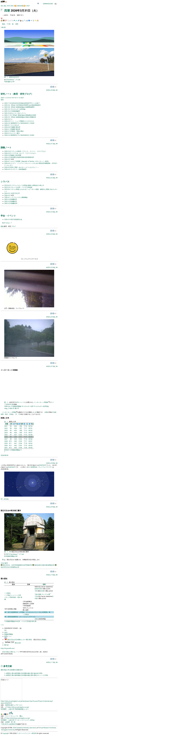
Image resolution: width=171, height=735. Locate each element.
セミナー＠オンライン (19, 113)
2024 (6, 433)
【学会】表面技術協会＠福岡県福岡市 (22, 107)
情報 (39, 594)
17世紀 (8, 595)
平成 (16, 424)
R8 (11, 437)
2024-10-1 (7, 193)
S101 (20, 437)
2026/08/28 (4, 455)
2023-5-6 (7, 187)
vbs (5, 630)
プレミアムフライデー (45, 467)
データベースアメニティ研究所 (26, 733)
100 (36, 591)
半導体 (22, 612)
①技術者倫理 (15, 111)
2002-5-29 (7, 203)
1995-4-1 (7, 197)
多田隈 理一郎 (10, 722)
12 (20, 98)
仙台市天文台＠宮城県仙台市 (10, 567)
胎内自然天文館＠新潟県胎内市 (44, 565)
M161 (30, 441)
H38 (15, 437)
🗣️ (29, 20)
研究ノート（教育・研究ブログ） (17, 93)
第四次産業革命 (13, 617)
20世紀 (26, 614)
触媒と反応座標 (16, 155)
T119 (25, 445)
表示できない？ (7, 223)
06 (52, 317)
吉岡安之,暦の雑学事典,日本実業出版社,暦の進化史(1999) (24, 673)
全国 (45, 412)
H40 (15, 441)
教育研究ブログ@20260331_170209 (22, 123)
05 (52, 267)
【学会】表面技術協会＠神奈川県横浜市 (23, 117)
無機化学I (14, 203)
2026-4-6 (7, 127)
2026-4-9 (7, 167)
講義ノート (6, 147)
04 (52, 234)
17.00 (9, 24)
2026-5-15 (7, 133)
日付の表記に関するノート (10, 652)
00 (52, 90)
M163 (30, 445)
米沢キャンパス (20, 402)
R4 (11, 428)
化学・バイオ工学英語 (24, 621)
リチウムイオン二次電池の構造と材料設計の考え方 (27, 185)
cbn (9, 406)
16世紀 (8, 593)
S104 (20, 443)
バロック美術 (8, 597)
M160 (30, 439)
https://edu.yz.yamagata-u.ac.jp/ (18, 707)
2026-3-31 (7, 119)
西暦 (7, 10)
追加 (2, 100)
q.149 (12, 82)
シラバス (5, 181)
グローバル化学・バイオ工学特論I (21, 187)
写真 (5, 82)
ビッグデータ (30, 617)
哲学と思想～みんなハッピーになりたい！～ (24, 167)
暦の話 (6, 645)
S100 (20, 435)
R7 (11, 435)
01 (52, 144)
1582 (36, 594)
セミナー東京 (15, 133)
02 (52, 178)
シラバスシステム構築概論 (18, 197)
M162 (30, 443)
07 (52, 366)
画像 (17, 670)
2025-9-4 (7, 105)
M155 (30, 428)
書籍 (2, 670)
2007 (7, 554)
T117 (25, 441)
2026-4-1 (7, 125)
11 (18, 98)
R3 (11, 426)
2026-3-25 (7, 151)
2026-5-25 (7, 135)
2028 (6, 441)
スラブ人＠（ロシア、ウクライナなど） (24, 153)
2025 (12, 6)
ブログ (13, 226)
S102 (20, 439)
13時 (2, 27)
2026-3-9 (7, 117)
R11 (10, 443)
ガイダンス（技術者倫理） (18, 169)
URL (8, 670)
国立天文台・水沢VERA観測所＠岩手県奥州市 (17, 565)
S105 (20, 445)
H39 (15, 439)
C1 (21, 450)
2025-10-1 (7, 109)
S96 (21, 426)
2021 (6, 426)
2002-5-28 (7, 199)
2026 (6, 437)
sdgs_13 (7, 408)
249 (16, 556)
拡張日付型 (38, 589)
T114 (25, 435)
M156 (30, 430)
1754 (36, 596)
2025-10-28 (8, 113)
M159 (30, 437)
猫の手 (12, 408)
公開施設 (43, 640)
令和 (11, 424)
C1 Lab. (18, 80)
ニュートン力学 (16, 595)
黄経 (3, 24)
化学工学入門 (15, 193)
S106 (20, 448)
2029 (6, 443)
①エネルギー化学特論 (18, 109)
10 (16, 98)
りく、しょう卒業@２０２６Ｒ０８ (22, 121)
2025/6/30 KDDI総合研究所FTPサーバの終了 (25, 103)
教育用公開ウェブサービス (13, 705)
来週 (21, 6)
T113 (25, 433)
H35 (15, 430)
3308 (5, 406)
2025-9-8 (7, 107)
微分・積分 (16, 597)
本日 (8, 6)
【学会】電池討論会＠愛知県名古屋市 (24, 115)
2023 (6, 430)
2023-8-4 (7, 189)
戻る (2, 6)
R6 (11, 433)
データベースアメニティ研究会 (25, 720)
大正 (27, 424)
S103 (20, 441)
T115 (25, 437)
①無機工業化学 (15, 127)
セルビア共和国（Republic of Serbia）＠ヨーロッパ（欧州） (30, 161)
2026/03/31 (15, 77)
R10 (10, 441)
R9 (11, 439)
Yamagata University (8, 730)
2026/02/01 (42, 465)
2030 (6, 445)
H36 (15, 433)
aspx (5, 632)
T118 (25, 443)
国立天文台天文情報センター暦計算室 (19, 640)
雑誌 (5, 670)
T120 (25, 448)
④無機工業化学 (15, 129)
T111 (25, 428)
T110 (25, 426)
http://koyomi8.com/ (8, 648)
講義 (2, 226)
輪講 (8, 82)
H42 (15, 445)
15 (34, 406)
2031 (6, 448)
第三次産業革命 (13, 612)
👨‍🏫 (4, 20)
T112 (25, 430)
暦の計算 (18, 643)
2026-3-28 (7, 155)
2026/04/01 (11, 467)
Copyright (5, 733)
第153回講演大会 (16, 219)
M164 (30, 448)
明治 (32, 424)
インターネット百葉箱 (41, 402)
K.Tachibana (10, 80)
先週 (18, 6)
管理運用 (4, 709)
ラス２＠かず (14, 125)
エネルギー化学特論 (42, 406)
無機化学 (14, 199)
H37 (15, 435)
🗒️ (8, 20)
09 (52, 507)
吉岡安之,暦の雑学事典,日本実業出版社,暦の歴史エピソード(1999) (27, 675)
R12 (10, 445)
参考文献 (7, 666)
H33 (15, 426)
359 (10, 552)
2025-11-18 (8, 115)
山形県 (11, 724)
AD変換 (44, 612)
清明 (16, 24)
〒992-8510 (4, 724)
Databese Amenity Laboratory (26, 728)
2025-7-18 (7, 103)
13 (11, 406)
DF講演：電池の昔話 (17, 131)
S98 (21, 430)
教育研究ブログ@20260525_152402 (22, 135)
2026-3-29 (7, 157)
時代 (7, 450)
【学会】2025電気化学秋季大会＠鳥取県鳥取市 (25, 105)
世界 (44, 584)
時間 (5, 636)
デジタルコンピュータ (33, 612)
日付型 (42, 591)
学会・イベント (8, 215)
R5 (11, 430)
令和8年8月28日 (48, 4)
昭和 (21, 424)
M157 (30, 433)
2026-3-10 (7, 219)
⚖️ (33, 20)
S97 (21, 428)
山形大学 (12, 709)
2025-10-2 (7, 111)
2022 (6, 428)
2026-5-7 (7, 131)
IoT (36, 412)
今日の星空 (4, 563)
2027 (28, 6)
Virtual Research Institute (47, 728)
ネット (22, 617)
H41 (15, 443)
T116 (25, 439)
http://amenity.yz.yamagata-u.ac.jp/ (18, 718)
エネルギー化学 (28, 406)
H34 (15, 428)
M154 (30, 426)
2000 (36, 619)
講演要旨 (13, 670)
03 (52, 212)
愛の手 (17, 408)
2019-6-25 (7, 185)
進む (5, 6)
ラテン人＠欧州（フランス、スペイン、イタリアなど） (29, 151)
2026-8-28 (10, 404)
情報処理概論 (17, 406)
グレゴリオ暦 (45, 594)
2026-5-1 (7, 129)
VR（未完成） (5, 499)
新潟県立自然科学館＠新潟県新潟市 (22, 157)
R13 (10, 448)
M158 (30, 435)
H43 (15, 448)
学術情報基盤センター (22, 709)
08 (52, 463)
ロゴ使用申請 (32, 467)
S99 (21, 433)
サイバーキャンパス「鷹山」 (14, 716)
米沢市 (15, 724)
